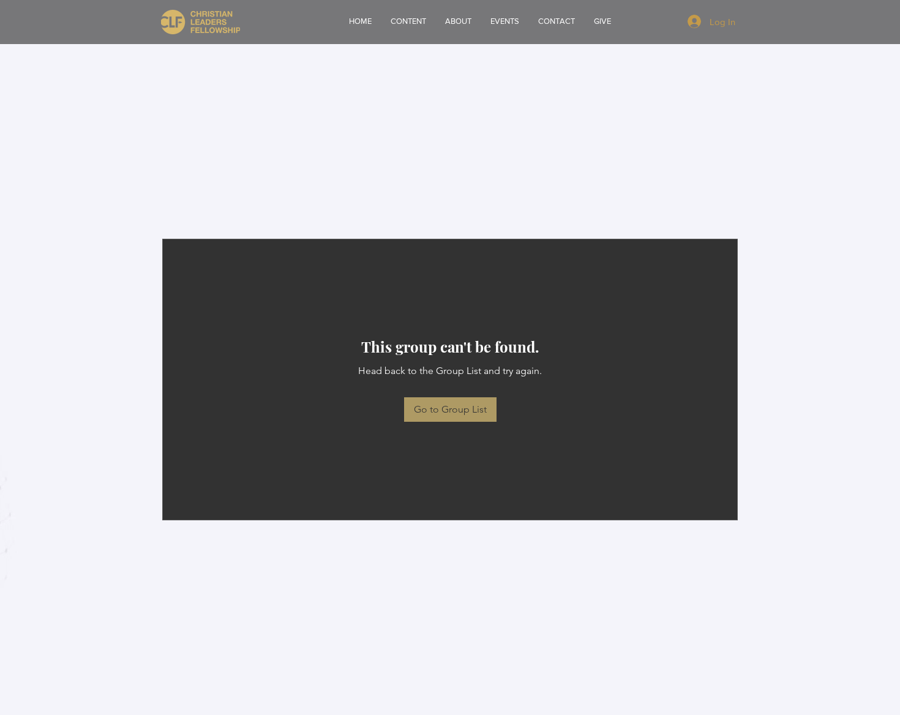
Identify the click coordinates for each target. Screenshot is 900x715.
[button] (458, 21)
